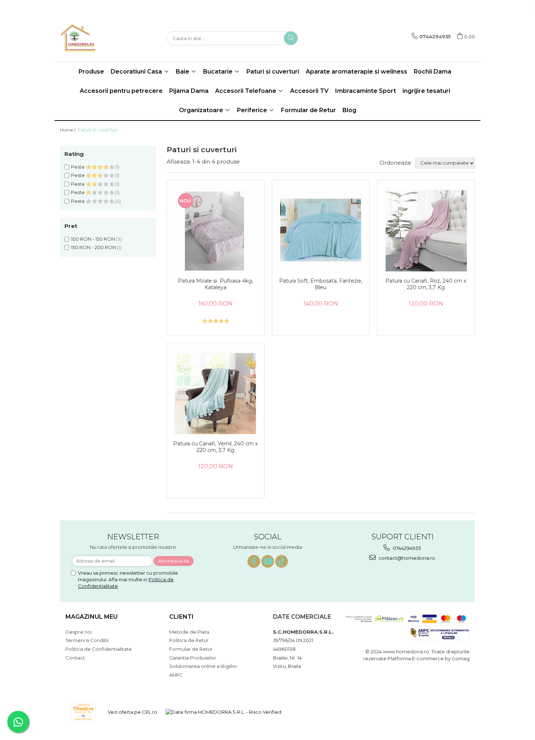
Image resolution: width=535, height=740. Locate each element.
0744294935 (406, 548)
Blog (349, 110)
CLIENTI (181, 616)
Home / (68, 130)
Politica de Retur (189, 640)
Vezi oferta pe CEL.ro (132, 712)
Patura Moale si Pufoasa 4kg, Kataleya (215, 284)
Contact (75, 658)
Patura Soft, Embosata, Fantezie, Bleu (320, 284)
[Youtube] (267, 561)
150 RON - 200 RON (93, 247)
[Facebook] (253, 561)
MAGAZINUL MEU (92, 616)
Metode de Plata (189, 632)
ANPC (176, 675)
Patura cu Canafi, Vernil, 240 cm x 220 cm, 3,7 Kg (215, 446)
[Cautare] (291, 38)
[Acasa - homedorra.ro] (96, 38)
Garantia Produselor (192, 658)
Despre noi (79, 632)
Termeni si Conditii (87, 640)
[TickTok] (281, 561)
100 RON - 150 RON (93, 239)
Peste (78, 167)
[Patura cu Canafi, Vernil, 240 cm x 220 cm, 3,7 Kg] (216, 393)
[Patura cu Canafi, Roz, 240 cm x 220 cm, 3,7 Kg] (426, 231)
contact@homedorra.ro (406, 558)
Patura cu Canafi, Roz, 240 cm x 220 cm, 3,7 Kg (425, 284)
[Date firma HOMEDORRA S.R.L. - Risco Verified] (223, 712)
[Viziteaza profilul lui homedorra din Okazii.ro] (83, 712)
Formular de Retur (308, 110)
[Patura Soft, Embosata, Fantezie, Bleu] (321, 231)
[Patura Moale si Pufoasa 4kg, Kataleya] (216, 231)
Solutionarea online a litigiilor (203, 666)
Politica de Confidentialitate (99, 649)
